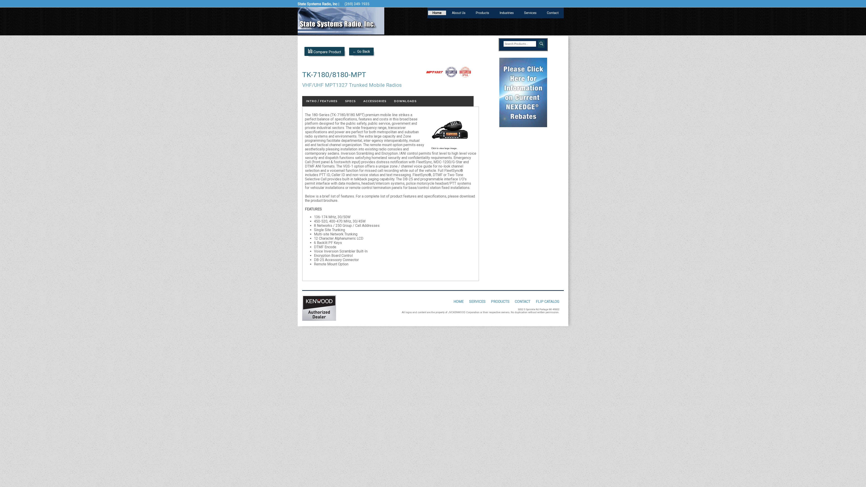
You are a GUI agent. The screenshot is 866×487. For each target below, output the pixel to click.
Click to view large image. (444, 148)
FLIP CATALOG (547, 301)
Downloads (405, 101)
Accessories (374, 101)
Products (482, 13)
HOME (459, 301)
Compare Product (327, 52)
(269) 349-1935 (356, 4)
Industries (507, 13)
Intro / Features (321, 101)
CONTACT (522, 301)
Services (530, 13)
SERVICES (477, 301)
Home (437, 13)
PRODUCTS (500, 301)
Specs (350, 101)
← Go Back (361, 51)
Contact (553, 13)
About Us (458, 13)
